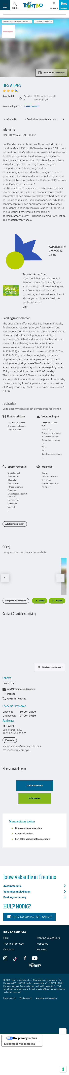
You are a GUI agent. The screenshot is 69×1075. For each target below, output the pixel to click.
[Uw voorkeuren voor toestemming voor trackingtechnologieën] (63, 1069)
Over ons (8, 949)
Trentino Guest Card (48, 937)
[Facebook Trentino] (25, 958)
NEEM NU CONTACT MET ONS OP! (32, 916)
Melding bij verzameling (19, 1043)
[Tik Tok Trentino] (15, 958)
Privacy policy (9, 998)
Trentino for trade (13, 943)
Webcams (42, 943)
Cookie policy (26, 998)
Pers (6, 937)
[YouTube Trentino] (35, 958)
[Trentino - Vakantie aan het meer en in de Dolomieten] (33, 5)
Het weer (42, 949)
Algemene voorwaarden (46, 998)
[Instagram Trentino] (5, 958)
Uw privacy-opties (25, 1038)
